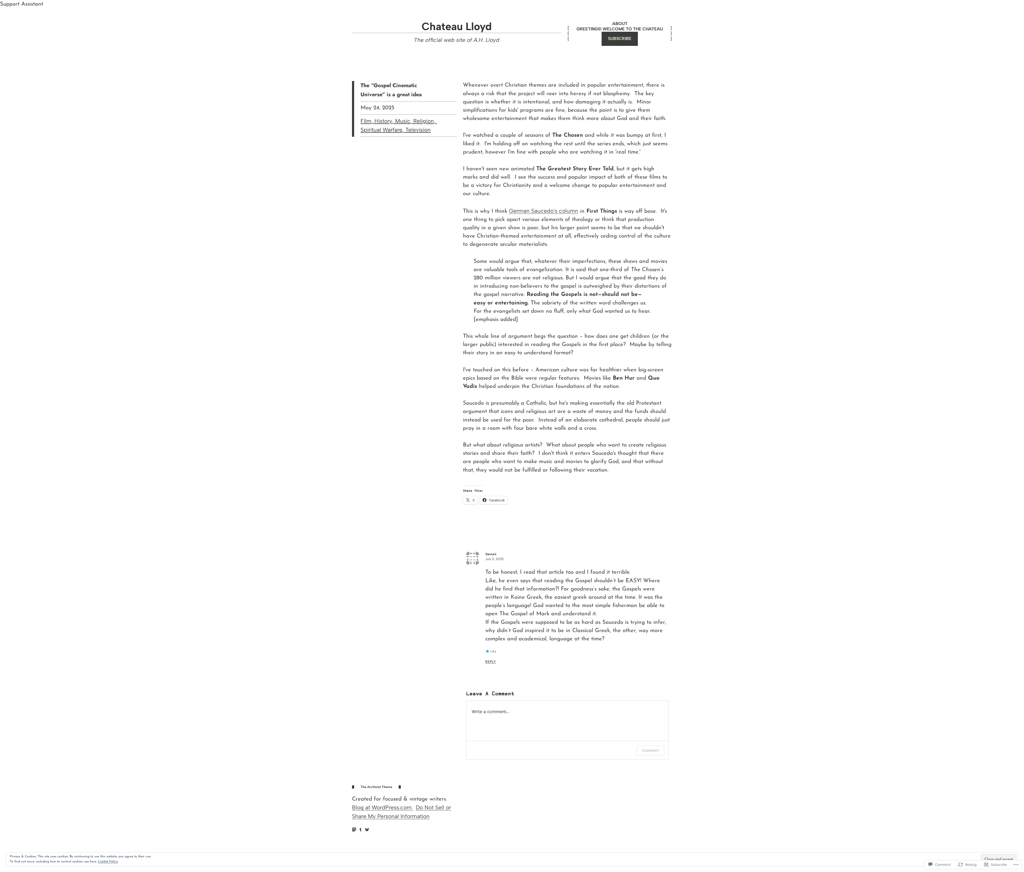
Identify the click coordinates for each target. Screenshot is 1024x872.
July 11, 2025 (494, 559)
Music (402, 121)
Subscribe (619, 38)
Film (366, 121)
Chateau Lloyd (457, 26)
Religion (423, 121)
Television (418, 129)
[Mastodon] (354, 829)
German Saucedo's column (543, 210)
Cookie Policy (108, 861)
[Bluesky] (367, 829)
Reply (490, 662)
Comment (650, 750)
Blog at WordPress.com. (382, 807)
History (383, 121)
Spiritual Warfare (381, 129)
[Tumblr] (360, 829)
